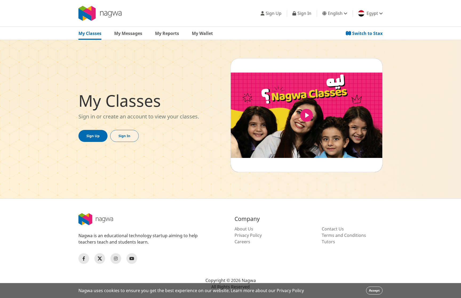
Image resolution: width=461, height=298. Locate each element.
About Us (244, 229)
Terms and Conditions (344, 235)
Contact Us (333, 229)
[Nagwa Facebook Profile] (83, 258)
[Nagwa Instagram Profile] (115, 258)
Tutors (328, 242)
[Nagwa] (100, 13)
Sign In (124, 135)
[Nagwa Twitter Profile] (99, 258)
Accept (374, 290)
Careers (242, 242)
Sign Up (93, 135)
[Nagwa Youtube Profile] (131, 258)
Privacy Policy (248, 235)
